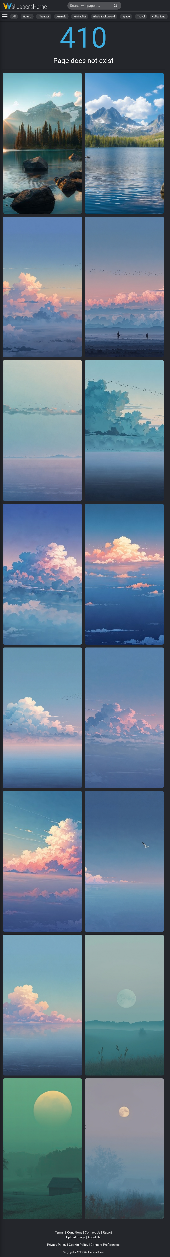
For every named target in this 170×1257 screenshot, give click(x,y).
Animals (61, 16)
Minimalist (80, 16)
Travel (141, 16)
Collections (158, 16)
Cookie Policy (78, 1245)
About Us (94, 1237)
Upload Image (75, 1237)
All (14, 16)
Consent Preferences (105, 1245)
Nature (27, 16)
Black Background (104, 16)
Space (126, 16)
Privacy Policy (56, 1245)
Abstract (44, 16)
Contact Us (92, 1232)
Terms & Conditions (68, 1232)
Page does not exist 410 (25, 6)
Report (107, 1232)
